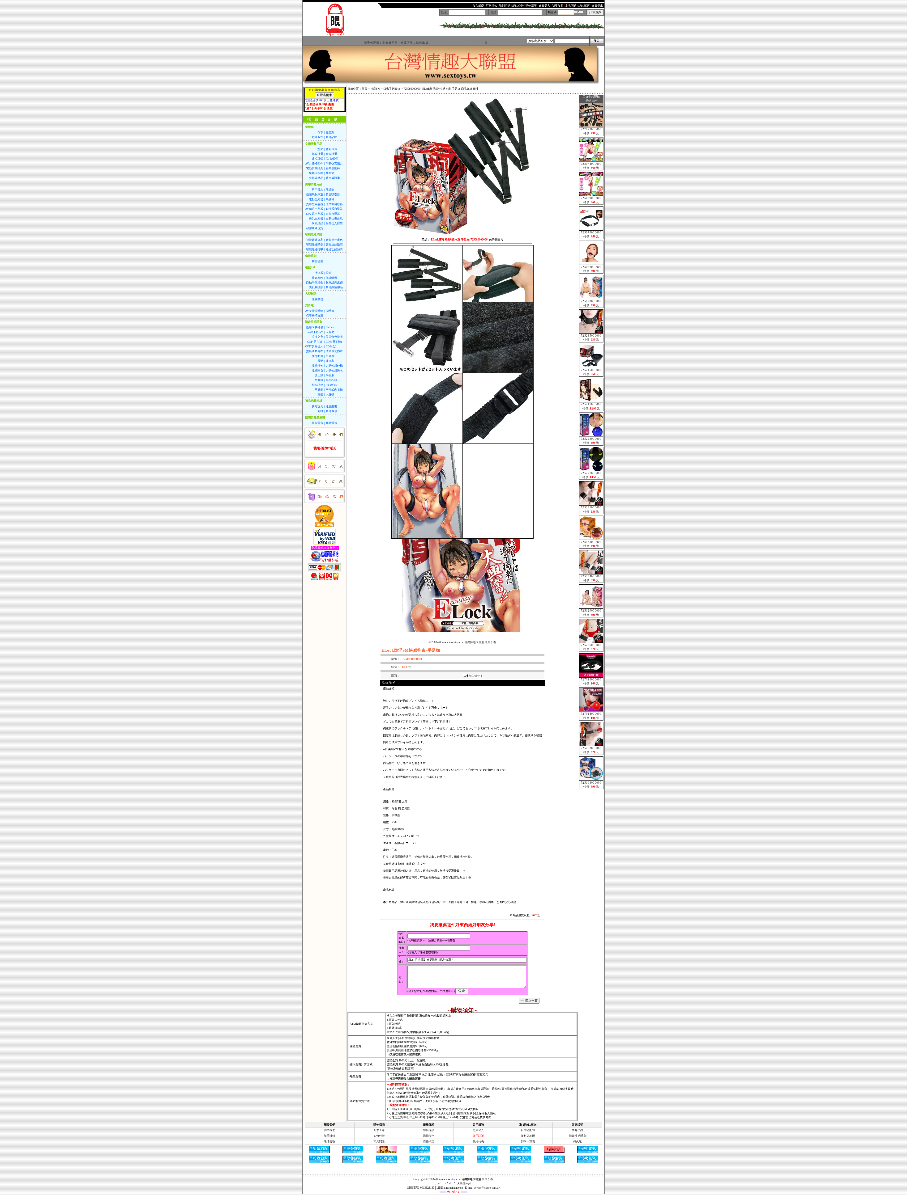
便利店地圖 (528, 1135)
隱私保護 (428, 1130)
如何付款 (379, 1135)
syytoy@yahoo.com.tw (487, 1187)
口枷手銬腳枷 (391, 88)
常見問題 (379, 1141)
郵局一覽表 (528, 1141)
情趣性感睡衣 (577, 1135)
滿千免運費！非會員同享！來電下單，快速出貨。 (342, 42)
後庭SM (375, 88)
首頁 (364, 88)
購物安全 (428, 1135)
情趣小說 (577, 1130)
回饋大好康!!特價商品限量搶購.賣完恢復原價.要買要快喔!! (470, 42)
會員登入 (478, 1130)
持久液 (577, 1141)
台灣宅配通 (528, 1130)
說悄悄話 (413, 1015)
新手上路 (379, 1130)
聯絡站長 (478, 1141)
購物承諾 (428, 1141)
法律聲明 (329, 1141)
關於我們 (329, 1130)
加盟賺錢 (329, 1135)
